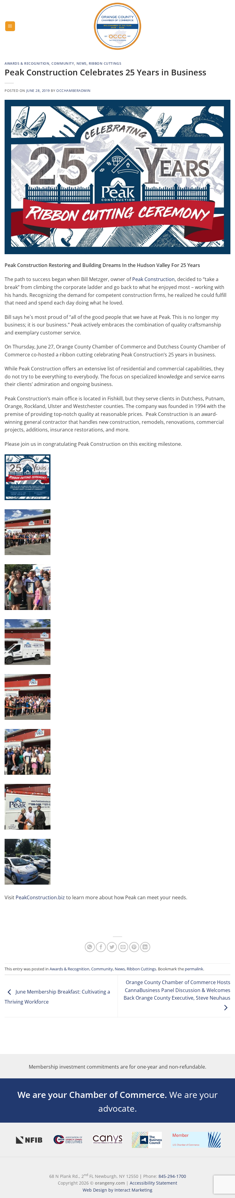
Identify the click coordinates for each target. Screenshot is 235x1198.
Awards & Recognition (27, 63)
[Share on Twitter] (112, 947)
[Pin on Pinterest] (134, 947)
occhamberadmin (73, 90)
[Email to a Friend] (123, 947)
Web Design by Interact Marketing (117, 1190)
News (81, 63)
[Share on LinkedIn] (145, 947)
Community (62, 63)
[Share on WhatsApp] (90, 947)
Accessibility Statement (153, 1183)
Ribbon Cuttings (105, 63)
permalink (194, 969)
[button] (10, 26)
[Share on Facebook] (101, 947)
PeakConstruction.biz (40, 897)
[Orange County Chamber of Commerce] (117, 26)
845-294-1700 (172, 1176)
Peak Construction (153, 279)
